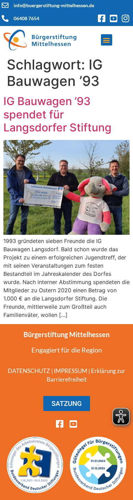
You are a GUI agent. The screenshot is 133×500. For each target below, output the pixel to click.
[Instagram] (125, 18)
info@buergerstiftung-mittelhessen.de (54, 5)
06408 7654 (26, 18)
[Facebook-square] (101, 18)
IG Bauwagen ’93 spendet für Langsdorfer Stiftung (57, 114)
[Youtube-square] (113, 18)
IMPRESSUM (70, 370)
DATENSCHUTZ (29, 370)
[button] (106, 40)
